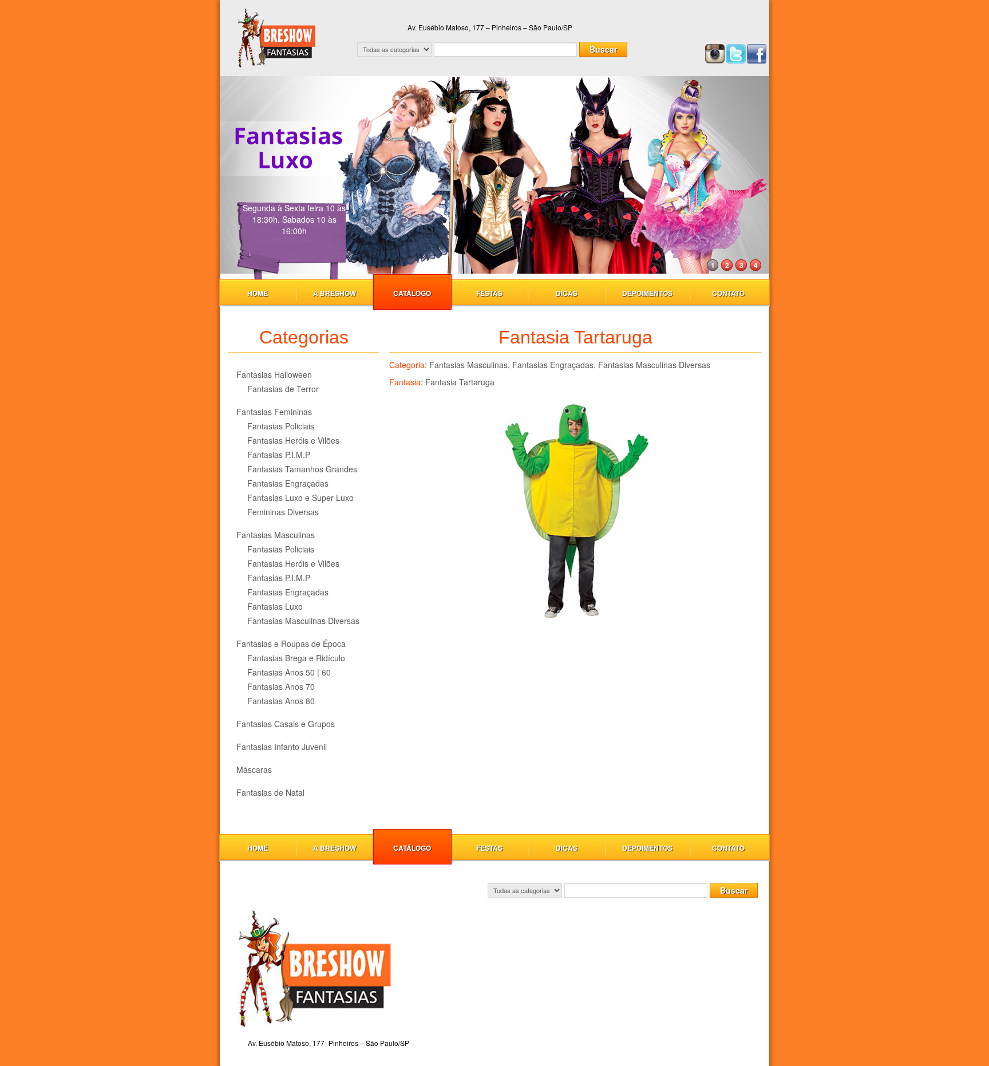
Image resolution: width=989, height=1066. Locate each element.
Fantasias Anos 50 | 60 (289, 672)
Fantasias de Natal (270, 792)
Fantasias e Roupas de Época (291, 643)
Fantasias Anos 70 (281, 686)
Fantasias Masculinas (275, 534)
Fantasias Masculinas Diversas (303, 620)
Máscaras (254, 769)
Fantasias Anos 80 (281, 700)
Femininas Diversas (283, 512)
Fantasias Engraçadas (288, 483)
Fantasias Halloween (274, 374)
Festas (489, 293)
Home (257, 293)
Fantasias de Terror (283, 388)
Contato (728, 293)
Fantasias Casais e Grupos (285, 723)
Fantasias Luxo (275, 606)
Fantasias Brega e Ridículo (296, 658)
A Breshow (334, 293)
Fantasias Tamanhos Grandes (302, 469)
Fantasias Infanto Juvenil (281, 746)
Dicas (566, 293)
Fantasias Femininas (274, 411)
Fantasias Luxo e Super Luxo (300, 497)
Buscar (603, 49)
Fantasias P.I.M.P (278, 454)
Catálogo (412, 293)
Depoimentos (647, 293)
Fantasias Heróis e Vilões (293, 440)
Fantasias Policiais (280, 426)
